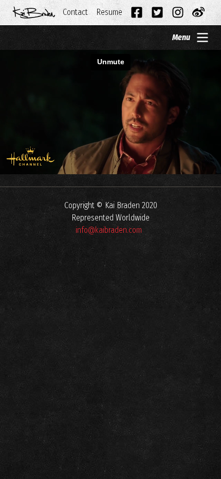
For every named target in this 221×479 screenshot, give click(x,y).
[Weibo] (198, 12)
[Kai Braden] (34, 12)
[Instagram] (178, 12)
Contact (75, 12)
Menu (181, 37)
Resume (109, 12)
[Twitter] (157, 12)
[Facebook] (136, 12)
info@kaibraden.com (109, 230)
